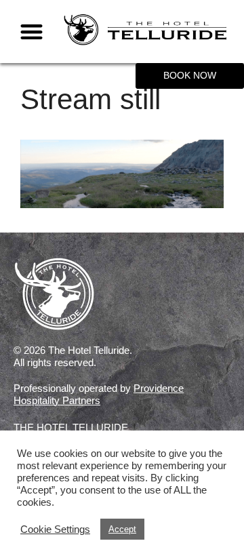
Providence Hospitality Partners (99, 394)
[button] (31, 31)
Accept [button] (122, 529)
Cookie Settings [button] (55, 529)
